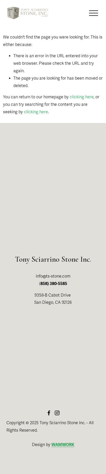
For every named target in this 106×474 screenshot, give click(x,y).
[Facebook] (48, 412)
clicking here (82, 97)
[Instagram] (57, 412)
